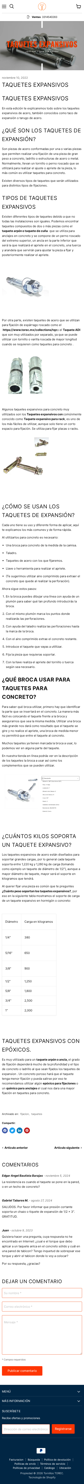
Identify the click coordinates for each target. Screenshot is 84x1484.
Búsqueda (34, 1459)
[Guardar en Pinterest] (27, 1130)
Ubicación (65, 1467)
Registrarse (63, 1429)
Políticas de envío (25, 1463)
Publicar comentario (22, 1371)
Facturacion (16, 1459)
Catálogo (49, 1467)
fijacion (24, 1114)
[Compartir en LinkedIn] (19, 1130)
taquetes (36, 1114)
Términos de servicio (52, 1463)
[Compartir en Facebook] (5, 1130)
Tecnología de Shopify (42, 1477)
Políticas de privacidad (26, 1467)
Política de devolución (57, 1459)
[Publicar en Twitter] (12, 1130)
